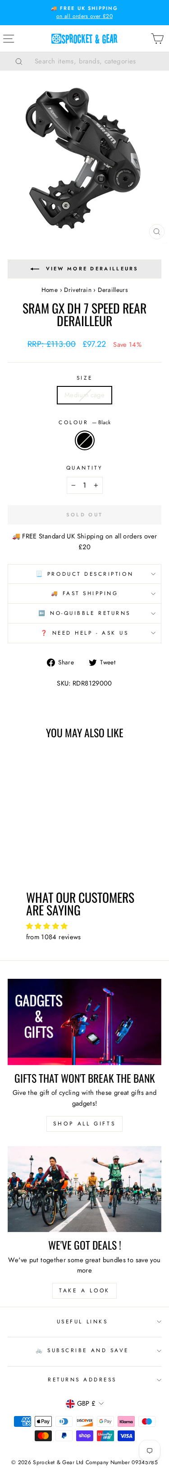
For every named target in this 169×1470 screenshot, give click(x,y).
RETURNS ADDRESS (82, 1379)
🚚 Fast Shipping (85, 593)
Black (85, 440)
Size (84, 377)
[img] (84, 926)
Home (49, 289)
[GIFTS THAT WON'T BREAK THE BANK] (84, 1022)
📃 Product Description (84, 574)
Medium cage (84, 395)
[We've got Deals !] (84, 1189)
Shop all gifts (84, 1124)
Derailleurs (113, 289)
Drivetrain (77, 289)
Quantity (84, 467)
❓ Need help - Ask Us (85, 632)
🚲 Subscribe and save (82, 1350)
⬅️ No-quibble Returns (84, 613)
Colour (84, 422)
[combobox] (95, 61)
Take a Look (84, 1290)
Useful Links (82, 1321)
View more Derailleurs (92, 268)
